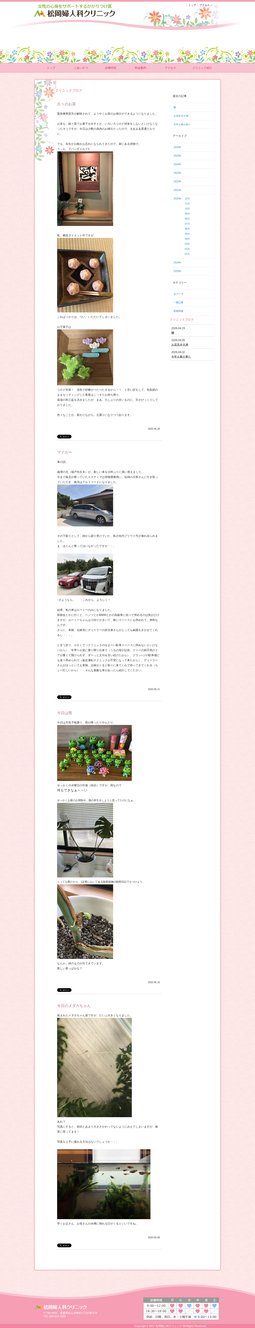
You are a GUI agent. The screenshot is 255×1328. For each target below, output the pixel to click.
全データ (178, 293)
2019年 (177, 262)
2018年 (177, 271)
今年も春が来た (182, 124)
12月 (187, 198)
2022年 (177, 181)
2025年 (177, 155)
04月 (187, 238)
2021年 (177, 190)
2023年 (177, 172)
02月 (187, 249)
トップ (192, 5)
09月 (187, 213)
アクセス (204, 5)
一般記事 (178, 302)
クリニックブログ (182, 319)
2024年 (177, 164)
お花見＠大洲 (181, 115)
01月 (187, 254)
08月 (187, 218)
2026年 (177, 147)
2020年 (177, 198)
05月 (187, 233)
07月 (187, 223)
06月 (187, 228)
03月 (187, 244)
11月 (187, 203)
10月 (187, 208)
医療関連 (178, 311)
